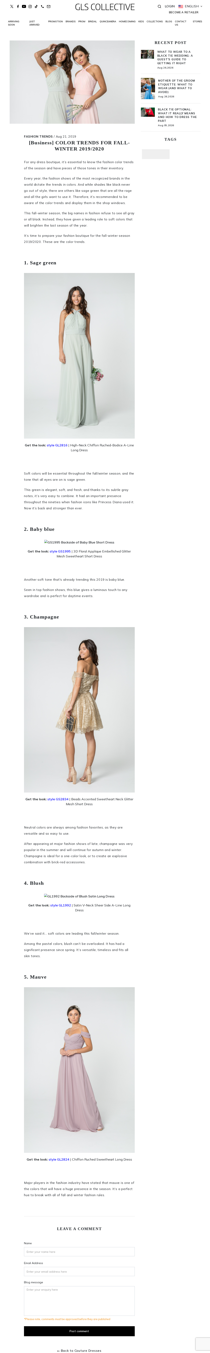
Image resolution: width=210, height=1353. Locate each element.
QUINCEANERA (108, 21)
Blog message (33, 1282)
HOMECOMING (127, 21)
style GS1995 (60, 551)
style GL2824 (59, 1159)
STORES (197, 21)
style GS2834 (57, 799)
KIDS (141, 21)
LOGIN (170, 6)
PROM (81, 21)
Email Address (33, 1263)
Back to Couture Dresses (81, 1351)
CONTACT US (180, 23)
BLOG (168, 21)
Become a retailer (184, 12)
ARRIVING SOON (13, 23)
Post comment (79, 1331)
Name (28, 1243)
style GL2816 (57, 445)
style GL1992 (60, 905)
